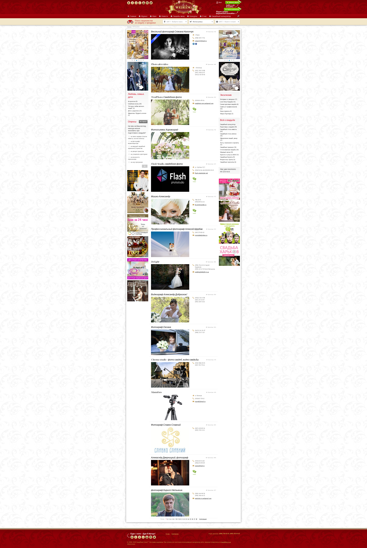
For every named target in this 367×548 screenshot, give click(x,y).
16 (192, 519)
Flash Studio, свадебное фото (167, 163)
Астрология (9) (132, 101)
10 (180, 519)
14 (188, 519)
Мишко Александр (160, 196)
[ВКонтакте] (128, 2)
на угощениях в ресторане (139, 154)
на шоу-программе (137, 162)
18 (196, 519)
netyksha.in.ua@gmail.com (203, 498)
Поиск (238, 16)
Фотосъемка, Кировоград (164, 129)
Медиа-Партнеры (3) (226, 114)
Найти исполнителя (233, 9)
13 (186, 519)
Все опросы (143, 122)
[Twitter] (151, 2)
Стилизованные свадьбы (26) (229, 150)
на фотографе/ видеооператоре (134, 142)
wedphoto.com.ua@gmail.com (204, 103)
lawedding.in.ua (226, 542)
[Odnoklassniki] (139, 537)
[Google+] (139, 2)
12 (184, 519)
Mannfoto (156, 392)
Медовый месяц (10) (226, 152)
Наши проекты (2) (226, 111)
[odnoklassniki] (136, 2)
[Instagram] (147, 2)
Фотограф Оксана (161, 327)
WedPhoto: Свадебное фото (166, 97)
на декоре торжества (137, 151)
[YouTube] (143, 2)
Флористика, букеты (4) (227, 160)
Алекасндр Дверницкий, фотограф (169, 457)
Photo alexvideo (159, 64)
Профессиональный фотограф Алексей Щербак (177, 228)
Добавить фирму (234, 2)
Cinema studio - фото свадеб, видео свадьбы (175, 359)
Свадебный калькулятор (221, 16)
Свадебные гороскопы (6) (228, 162)
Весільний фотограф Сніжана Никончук (172, 31)
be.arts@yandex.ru (200, 205)
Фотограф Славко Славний (166, 424)
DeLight (155, 261)
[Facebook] (132, 2)
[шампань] (137, 44)
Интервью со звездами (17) (228, 99)
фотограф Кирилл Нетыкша (166, 490)
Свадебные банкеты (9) (227, 157)
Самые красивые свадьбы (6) (229, 104)
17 (194, 519)
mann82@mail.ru (200, 401)
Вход (220, 2)
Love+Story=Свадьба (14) (227, 102)
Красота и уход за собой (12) (229, 155)
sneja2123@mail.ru (201, 41)
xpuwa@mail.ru (200, 466)
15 (190, 519)
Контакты (175, 534)
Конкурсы (193, 16)
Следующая (203, 519)
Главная (133, 16)
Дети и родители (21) (135, 111)
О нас (204, 16)
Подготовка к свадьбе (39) (228, 127)
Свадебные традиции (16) (228, 147)
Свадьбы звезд (179, 16)
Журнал (144, 16)
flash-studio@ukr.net (201, 173)
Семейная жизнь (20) (135, 104)
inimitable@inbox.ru (201, 235)
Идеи (154, 16)
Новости (164, 16)
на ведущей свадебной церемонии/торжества (136, 147)
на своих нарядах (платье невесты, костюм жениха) (137, 137)
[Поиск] (238, 16)
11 (182, 519)
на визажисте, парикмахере (134, 158)
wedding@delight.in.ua (202, 272)
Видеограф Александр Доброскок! (169, 294)
